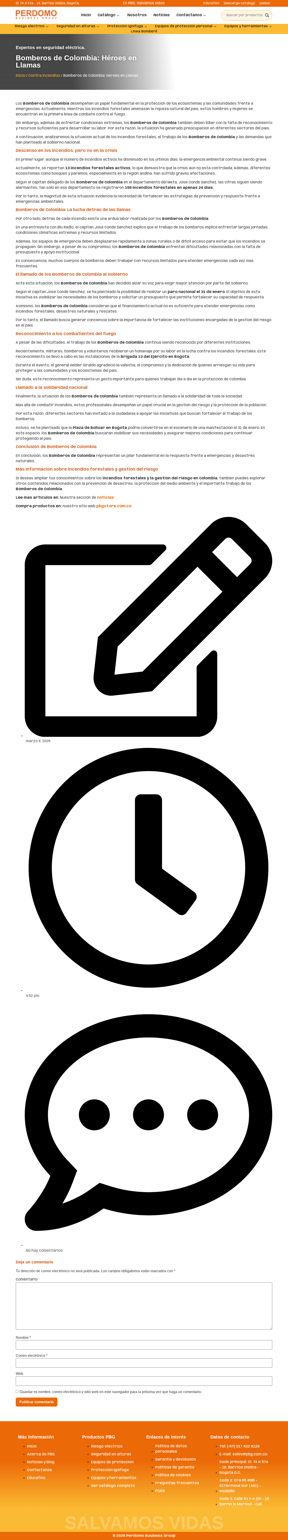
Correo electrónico (31, 1355)
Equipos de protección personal (183, 26)
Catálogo (106, 15)
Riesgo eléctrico (30, 26)
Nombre (23, 1337)
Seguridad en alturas (75, 26)
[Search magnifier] (267, 15)
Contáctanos (189, 15)
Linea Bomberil (144, 31)
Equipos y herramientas (246, 26)
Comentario (28, 1279)
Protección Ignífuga (125, 26)
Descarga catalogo (239, 3)
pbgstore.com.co (113, 506)
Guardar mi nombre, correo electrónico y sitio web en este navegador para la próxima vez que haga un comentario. (111, 1392)
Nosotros (137, 15)
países (265, 3)
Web (19, 1373)
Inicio (86, 15)
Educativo (211, 3)
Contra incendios (44, 76)
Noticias (161, 15)
